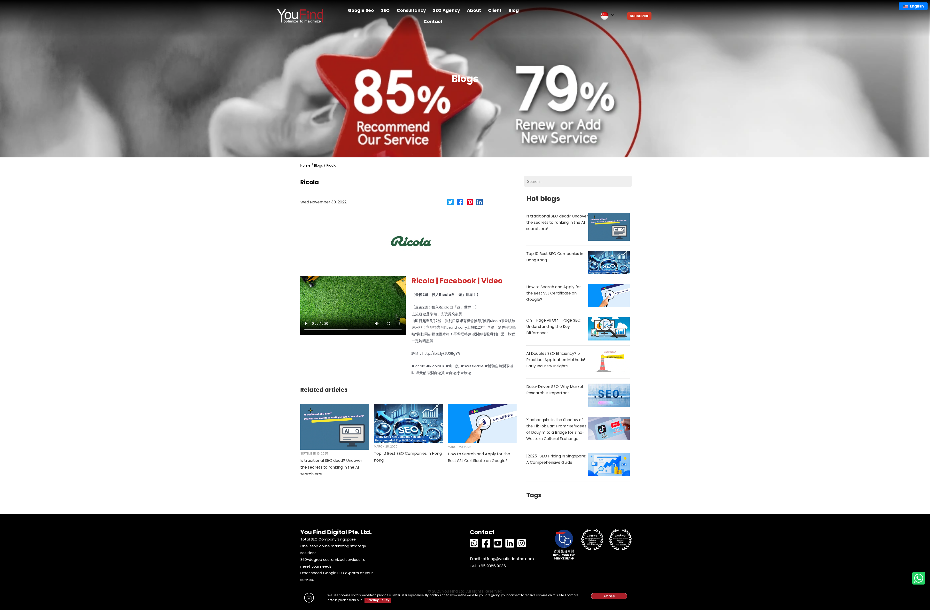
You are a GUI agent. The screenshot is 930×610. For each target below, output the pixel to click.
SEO (385, 10)
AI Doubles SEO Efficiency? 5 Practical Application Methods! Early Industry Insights (555, 360)
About (474, 10)
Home (305, 165)
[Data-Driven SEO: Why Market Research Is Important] (609, 394)
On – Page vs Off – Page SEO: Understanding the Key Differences (553, 326)
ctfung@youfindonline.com (508, 559)
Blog (514, 10)
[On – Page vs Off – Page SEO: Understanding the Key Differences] (609, 328)
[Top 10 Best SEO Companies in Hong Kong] (408, 422)
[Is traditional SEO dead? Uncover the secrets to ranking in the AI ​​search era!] (334, 426)
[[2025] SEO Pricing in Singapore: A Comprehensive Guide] (609, 464)
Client (495, 10)
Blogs (318, 165)
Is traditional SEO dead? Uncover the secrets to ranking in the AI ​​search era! (331, 467)
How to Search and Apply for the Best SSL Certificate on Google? (553, 293)
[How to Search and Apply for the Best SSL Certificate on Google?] (482, 423)
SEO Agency (446, 10)
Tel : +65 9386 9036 (488, 566)
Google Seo (361, 10)
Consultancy (411, 10)
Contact (433, 21)
